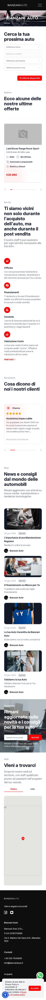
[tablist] (23, 789)
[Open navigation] (40, 5)
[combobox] (23, 47)
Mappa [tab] (13, 789)
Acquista (8, 974)
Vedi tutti (9, 359)
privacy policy (21, 746)
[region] (23, 157)
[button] (23, 838)
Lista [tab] (32, 789)
